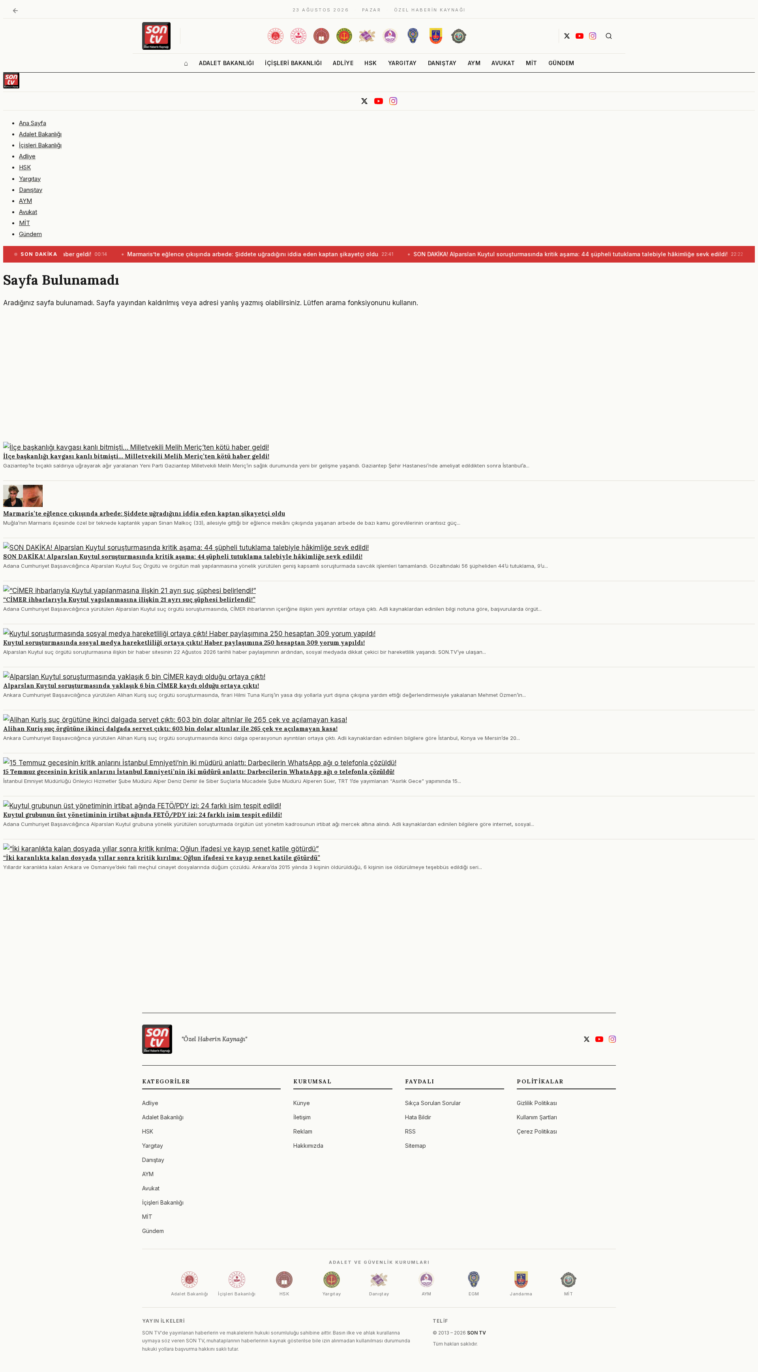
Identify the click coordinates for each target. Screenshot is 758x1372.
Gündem (561, 63)
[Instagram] (592, 35)
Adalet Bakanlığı (226, 63)
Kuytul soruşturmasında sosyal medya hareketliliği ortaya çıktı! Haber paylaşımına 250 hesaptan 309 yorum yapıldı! (184, 642)
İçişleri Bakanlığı (293, 63)
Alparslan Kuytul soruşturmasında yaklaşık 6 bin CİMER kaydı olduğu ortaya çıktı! (131, 685)
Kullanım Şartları (537, 1117)
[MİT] (459, 36)
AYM (474, 63)
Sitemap (415, 1145)
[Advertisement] (240, 378)
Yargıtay (402, 63)
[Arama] (609, 36)
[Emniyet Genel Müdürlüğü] (413, 36)
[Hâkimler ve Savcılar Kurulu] (321, 36)
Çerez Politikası (537, 1131)
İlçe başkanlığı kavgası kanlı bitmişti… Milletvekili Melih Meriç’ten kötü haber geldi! (136, 456)
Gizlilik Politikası (537, 1103)
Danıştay (442, 63)
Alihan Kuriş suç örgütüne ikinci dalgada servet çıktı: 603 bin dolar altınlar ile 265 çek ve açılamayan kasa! (170, 728)
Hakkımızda (308, 1145)
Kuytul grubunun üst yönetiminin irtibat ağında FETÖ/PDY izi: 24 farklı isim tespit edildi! (142, 814)
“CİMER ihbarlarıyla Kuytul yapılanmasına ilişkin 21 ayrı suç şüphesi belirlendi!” (129, 599)
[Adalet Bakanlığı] (275, 36)
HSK (370, 63)
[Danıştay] (367, 36)
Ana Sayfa (32, 123)
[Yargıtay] (344, 36)
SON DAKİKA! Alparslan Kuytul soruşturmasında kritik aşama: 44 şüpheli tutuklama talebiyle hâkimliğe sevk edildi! (182, 556)
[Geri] (15, 11)
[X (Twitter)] (567, 36)
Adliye (343, 63)
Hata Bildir (418, 1117)
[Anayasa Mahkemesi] (390, 36)
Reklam (302, 1131)
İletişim (302, 1117)
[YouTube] (580, 36)
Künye (301, 1103)
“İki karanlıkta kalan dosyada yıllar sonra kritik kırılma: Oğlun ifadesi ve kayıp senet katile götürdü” (161, 857)
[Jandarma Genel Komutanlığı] (436, 36)
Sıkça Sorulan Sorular (433, 1103)
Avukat (503, 63)
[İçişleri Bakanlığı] (298, 36)
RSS (410, 1131)
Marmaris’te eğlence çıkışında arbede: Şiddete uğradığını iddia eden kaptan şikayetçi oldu (144, 513)
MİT (531, 63)
